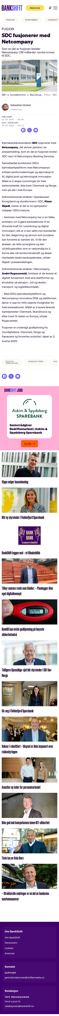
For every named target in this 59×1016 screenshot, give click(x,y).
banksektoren (35, 361)
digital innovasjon (12, 362)
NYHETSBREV (31, 20)
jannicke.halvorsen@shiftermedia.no (24, 977)
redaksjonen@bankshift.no (19, 1006)
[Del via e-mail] (35, 130)
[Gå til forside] (12, 8)
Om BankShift (12, 937)
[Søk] (50, 8)
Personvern (11, 942)
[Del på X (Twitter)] (29, 130)
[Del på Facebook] (23, 130)
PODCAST (10, 20)
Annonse (9, 953)
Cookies (9, 948)
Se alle (27, 443)
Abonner (35, 8)
